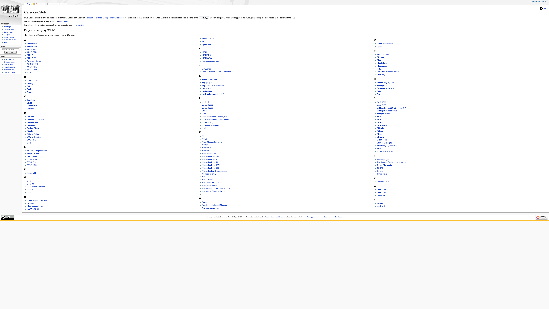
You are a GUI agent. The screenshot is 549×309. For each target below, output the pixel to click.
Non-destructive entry (211, 208)
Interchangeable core (210, 61)
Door (29, 143)
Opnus (379, 46)
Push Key (381, 75)
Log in (544, 1)
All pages (7, 34)
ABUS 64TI (31, 49)
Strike (379, 149)
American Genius (34, 61)
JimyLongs (206, 69)
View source (53, 4)
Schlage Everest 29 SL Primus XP (391, 108)
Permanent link (9, 70)
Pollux (379, 69)
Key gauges (207, 83)
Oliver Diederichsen (385, 44)
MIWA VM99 (207, 180)
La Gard (205, 102)
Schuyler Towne (383, 114)
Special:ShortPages (93, 18)
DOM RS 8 (31, 140)
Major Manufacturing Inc (212, 142)
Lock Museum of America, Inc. (214, 117)
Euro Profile (32, 157)
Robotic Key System (385, 83)
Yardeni (380, 203)
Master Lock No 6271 (211, 165)
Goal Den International (36, 187)
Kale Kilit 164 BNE (209, 80)
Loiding (205, 128)
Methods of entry (209, 174)
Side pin (380, 128)
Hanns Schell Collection (37, 201)
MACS (204, 139)
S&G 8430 (381, 105)
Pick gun (380, 57)
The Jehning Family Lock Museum (391, 162)
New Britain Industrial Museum (214, 205)
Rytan (379, 94)
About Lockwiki (326, 217)
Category (29, 4)
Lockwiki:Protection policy (388, 72)
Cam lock (31, 100)
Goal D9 (30, 184)
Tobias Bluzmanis (384, 165)
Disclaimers (339, 217)
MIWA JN (206, 177)
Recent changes (9, 37)
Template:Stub (78, 25)
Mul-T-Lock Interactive (211, 183)
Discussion (39, 4)
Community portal (10, 40)
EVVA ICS (31, 162)
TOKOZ (380, 168)
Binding (30, 84)
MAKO (205, 145)
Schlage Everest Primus (387, 111)
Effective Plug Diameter (37, 151)
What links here (9, 59)
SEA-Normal (382, 125)
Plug (379, 60)
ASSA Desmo (32, 70)
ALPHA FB (31, 58)
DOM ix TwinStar (34, 137)
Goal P (30, 190)
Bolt (28, 86)
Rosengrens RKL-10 (385, 88)
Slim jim (380, 137)
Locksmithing (207, 122)
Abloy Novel (32, 44)
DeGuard (30, 117)
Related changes (9, 62)
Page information (9, 72)
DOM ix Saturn (33, 134)
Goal (29, 181)
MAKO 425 (206, 148)
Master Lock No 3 (209, 160)
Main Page (7, 27)
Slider (379, 134)
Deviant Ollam (33, 128)
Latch (204, 111)
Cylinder (30, 109)
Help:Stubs (63, 21)
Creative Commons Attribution (274, 217)
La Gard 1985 (207, 105)
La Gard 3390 (207, 108)
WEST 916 (381, 190)
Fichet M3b (31, 173)
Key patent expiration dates (213, 86)
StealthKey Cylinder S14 (387, 146)
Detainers (31, 125)
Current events (9, 29)
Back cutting (32, 81)
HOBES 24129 (208, 39)
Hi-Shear (30, 203)
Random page (8, 32)
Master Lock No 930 (210, 168)
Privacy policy (311, 217)
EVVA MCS (32, 165)
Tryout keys (382, 174)
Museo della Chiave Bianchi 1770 (216, 189)
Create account (535, 1)
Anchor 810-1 (32, 64)
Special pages (8, 64)
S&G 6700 (381, 102)
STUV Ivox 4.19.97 (385, 151)
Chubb (29, 103)
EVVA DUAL (32, 160)
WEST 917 (381, 193)
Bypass (30, 92)
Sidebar (380, 131)
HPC (204, 42)
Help (545, 8)
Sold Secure (382, 140)
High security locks (35, 206)
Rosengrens (382, 86)
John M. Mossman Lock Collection (216, 72)
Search (3, 46)
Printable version (9, 67)
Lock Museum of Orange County (215, 120)
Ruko (379, 91)
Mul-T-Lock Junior (209, 186)
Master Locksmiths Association (215, 171)
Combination (32, 106)
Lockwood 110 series (210, 125)
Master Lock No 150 (210, 157)
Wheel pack (382, 196)
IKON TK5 (206, 55)
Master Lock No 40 (210, 162)
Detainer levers (33, 122)
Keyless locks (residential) (213, 94)
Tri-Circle (380, 171)
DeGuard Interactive (35, 120)
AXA (29, 73)
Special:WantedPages (115, 18)
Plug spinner (382, 66)
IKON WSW (207, 58)
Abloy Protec (32, 46)
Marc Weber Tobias (210, 154)
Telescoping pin (383, 160)
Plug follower (382, 63)
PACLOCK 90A (383, 55)
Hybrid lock (206, 44)
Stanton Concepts (384, 143)
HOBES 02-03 (33, 209)
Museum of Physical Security (214, 191)
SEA (379, 117)
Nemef (204, 202)
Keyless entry (207, 91)
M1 (203, 136)
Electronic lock (33, 154)
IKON (204, 52)
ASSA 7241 (32, 67)
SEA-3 (379, 122)
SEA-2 (379, 120)
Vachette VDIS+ (383, 182)
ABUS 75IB (32, 52)
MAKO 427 (206, 151)
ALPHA (30, 55)
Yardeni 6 (381, 206)
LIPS (204, 114)
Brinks (29, 89)
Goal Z (30, 193)
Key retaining (207, 88)
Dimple (30, 131)
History (63, 4)
